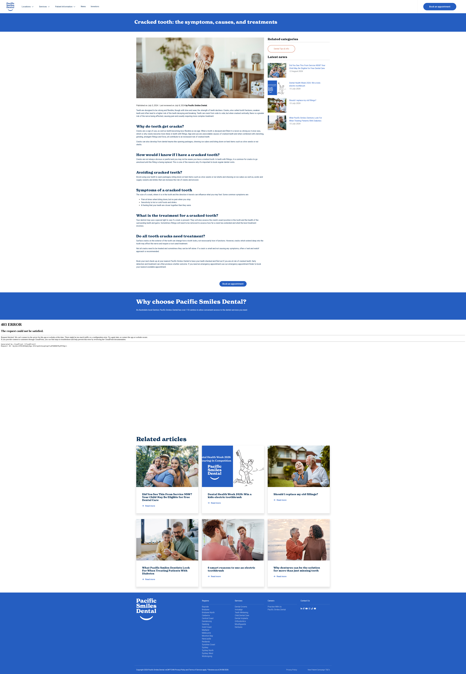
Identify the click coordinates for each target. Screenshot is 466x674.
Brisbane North (208, 612)
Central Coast (207, 618)
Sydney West (207, 653)
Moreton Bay (207, 636)
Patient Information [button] (64, 6)
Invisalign (239, 609)
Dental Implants (241, 618)
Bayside (205, 607)
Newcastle (206, 639)
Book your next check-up (146, 261)
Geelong (205, 624)
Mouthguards (240, 624)
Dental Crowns (241, 607)
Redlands (206, 641)
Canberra (206, 615)
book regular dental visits (223, 162)
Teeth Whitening (241, 612)
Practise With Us (275, 607)
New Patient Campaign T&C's (319, 670)
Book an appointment (439, 6)
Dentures (238, 627)
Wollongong (207, 656)
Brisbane (205, 609)
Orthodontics (240, 621)
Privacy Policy (180, 670)
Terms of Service (195, 670)
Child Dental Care (242, 615)
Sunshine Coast (208, 644)
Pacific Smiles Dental (277, 609)
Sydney (205, 647)
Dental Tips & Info (281, 49)
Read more (167, 500)
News (83, 6)
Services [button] (43, 6)
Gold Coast (207, 627)
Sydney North (207, 650)
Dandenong (207, 621)
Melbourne (206, 633)
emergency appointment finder (241, 264)
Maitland (205, 630)
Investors (95, 6)
